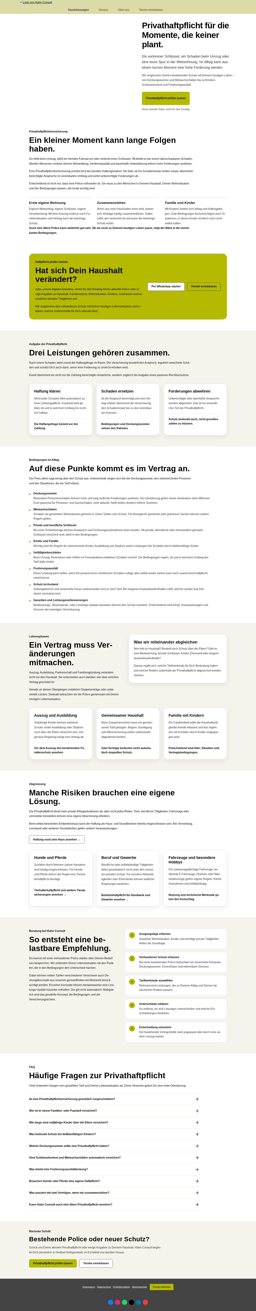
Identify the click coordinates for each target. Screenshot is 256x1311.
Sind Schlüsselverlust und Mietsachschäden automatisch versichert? (75, 1157)
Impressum (89, 1286)
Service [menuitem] (103, 9)
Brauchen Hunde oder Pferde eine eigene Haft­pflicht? (64, 1181)
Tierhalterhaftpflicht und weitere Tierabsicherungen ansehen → (60, 892)
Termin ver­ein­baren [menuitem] (151, 9)
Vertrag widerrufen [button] (162, 1287)
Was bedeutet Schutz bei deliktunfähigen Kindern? (62, 1134)
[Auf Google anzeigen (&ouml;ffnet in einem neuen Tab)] (145, 1302)
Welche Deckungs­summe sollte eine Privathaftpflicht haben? (69, 1145)
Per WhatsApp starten (166, 286)
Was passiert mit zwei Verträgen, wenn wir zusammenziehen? (69, 1192)
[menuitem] (60, 10)
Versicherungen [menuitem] (78, 9)
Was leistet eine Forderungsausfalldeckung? (58, 1169)
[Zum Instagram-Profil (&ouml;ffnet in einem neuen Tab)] (117, 1302)
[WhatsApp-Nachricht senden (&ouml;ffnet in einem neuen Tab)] (124, 1302)
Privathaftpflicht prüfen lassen (166, 98)
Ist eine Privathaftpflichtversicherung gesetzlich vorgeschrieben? (72, 1099)
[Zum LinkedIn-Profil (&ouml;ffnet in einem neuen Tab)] (138, 1302)
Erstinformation (121, 1286)
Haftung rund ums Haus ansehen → (56, 839)
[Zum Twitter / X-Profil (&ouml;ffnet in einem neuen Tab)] (131, 1302)
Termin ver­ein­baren (204, 286)
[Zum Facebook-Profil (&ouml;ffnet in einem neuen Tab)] (110, 1302)
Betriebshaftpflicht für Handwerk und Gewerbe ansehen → (125, 897)
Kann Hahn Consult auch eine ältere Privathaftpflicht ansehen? (70, 1204)
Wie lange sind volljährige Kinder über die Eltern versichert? (68, 1122)
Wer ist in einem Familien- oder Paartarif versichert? (63, 1110)
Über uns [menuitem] (123, 9)
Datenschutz (104, 1286)
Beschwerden (139, 1286)
